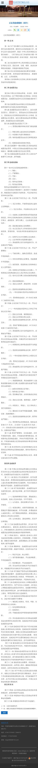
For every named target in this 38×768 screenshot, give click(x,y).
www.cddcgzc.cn (23, 751)
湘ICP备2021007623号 (20, 758)
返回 (4, 713)
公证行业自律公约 (12, 706)
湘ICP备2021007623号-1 (19, 765)
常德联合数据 (23, 753)
